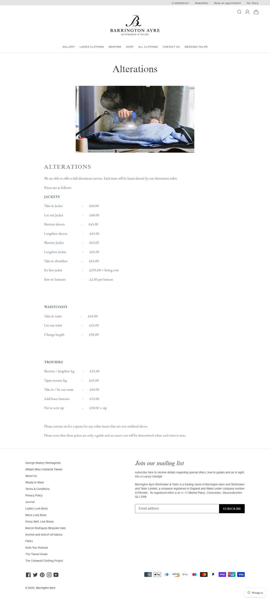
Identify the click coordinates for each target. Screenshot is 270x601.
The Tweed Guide (36, 554)
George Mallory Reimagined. (43, 463)
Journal (30, 502)
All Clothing (148, 47)
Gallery (68, 47)
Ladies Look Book (36, 508)
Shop (130, 47)
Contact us (171, 47)
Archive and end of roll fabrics (43, 534)
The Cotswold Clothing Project (44, 560)
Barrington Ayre (45, 588)
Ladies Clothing (92, 47)
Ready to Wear (34, 482)
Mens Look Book (35, 515)
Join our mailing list (159, 463)
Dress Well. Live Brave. (39, 521)
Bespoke (115, 47)
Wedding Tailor (196, 47)
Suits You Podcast (36, 547)
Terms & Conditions (37, 489)
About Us (31, 476)
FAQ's (29, 541)
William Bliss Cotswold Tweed (43, 469)
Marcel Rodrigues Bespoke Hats (45, 528)
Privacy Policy (33, 495)
